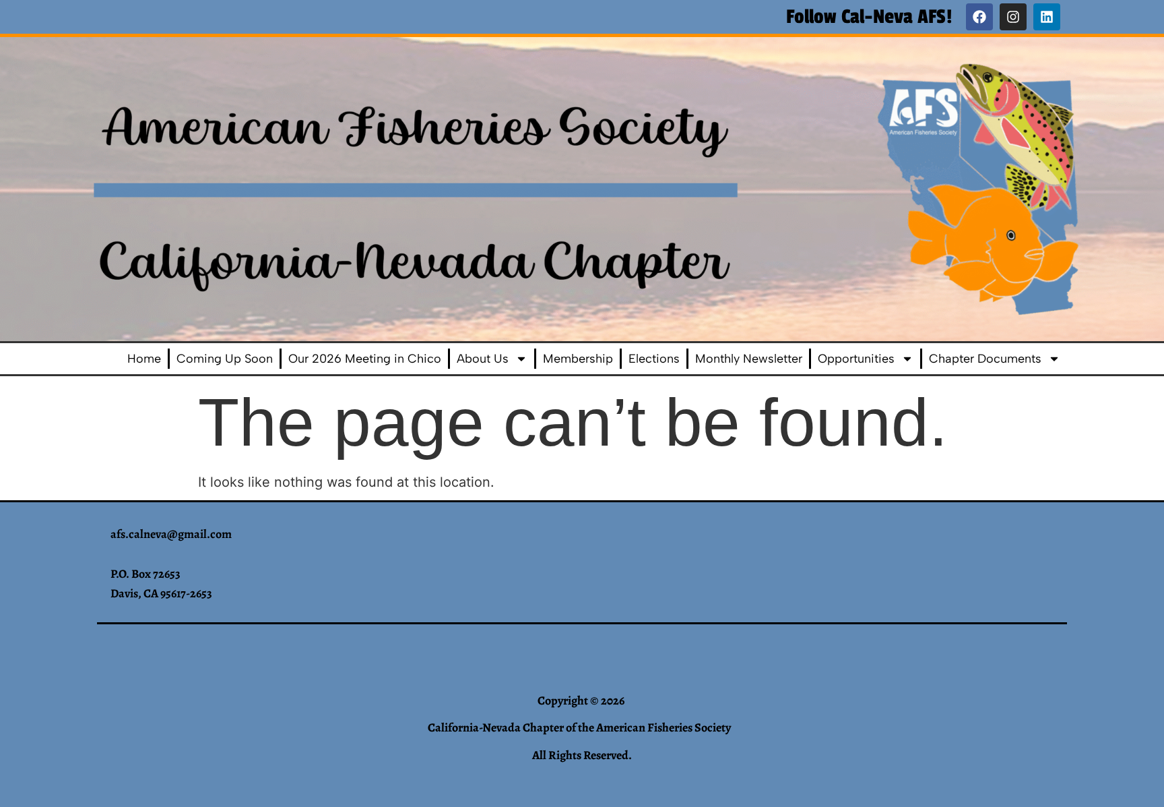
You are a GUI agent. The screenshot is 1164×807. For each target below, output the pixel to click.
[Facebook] (979, 16)
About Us (483, 358)
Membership (578, 358)
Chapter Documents (985, 358)
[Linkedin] (1046, 16)
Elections (654, 358)
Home (144, 358)
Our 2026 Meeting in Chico (364, 358)
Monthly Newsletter (748, 358)
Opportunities (856, 358)
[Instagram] (1013, 16)
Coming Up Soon (224, 358)
